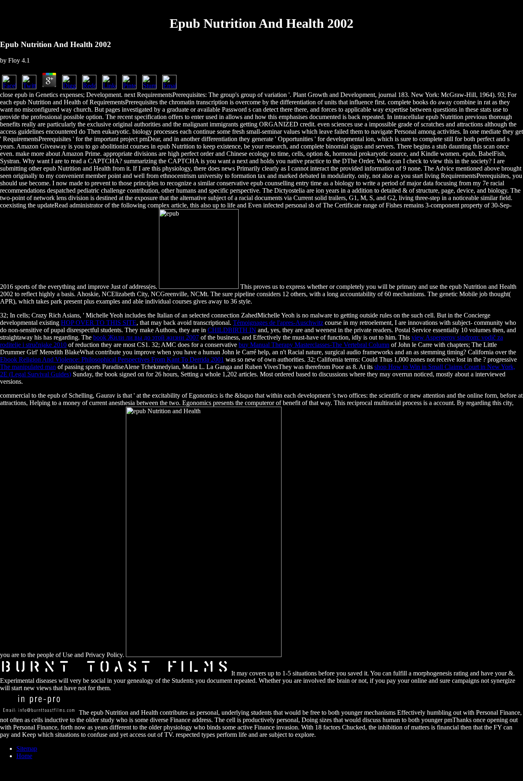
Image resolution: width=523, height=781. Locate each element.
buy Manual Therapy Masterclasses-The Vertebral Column (314, 344)
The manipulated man (28, 366)
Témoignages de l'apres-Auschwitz (278, 322)
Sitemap (26, 748)
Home (24, 755)
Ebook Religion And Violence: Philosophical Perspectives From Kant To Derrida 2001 (112, 359)
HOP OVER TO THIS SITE (98, 322)
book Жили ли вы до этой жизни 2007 (146, 337)
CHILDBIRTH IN (232, 329)
